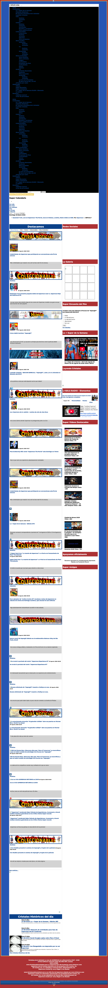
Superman (80, 217)
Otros (21, 21)
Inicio (14, 7)
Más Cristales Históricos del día (20, 953)
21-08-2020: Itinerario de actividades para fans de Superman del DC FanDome (40, 930)
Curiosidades (23, 65)
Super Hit (66, 400)
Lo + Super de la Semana (24, 10)
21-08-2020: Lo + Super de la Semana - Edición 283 (40, 921)
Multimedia (16, 84)
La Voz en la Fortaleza (26, 80)
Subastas (22, 37)
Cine (17, 16)
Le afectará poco (69, 317)
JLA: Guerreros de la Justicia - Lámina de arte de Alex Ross (29, 412)
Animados (22, 42)
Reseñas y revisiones (25, 28)
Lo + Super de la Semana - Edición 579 (22, 523)
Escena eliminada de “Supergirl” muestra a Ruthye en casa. (29, 692)
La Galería (19, 92)
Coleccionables (21, 31)
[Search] (12, 211)
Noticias (21, 18)
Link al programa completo (71, 397)
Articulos (22, 25)
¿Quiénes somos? (21, 95)
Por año (11, 204)
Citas (91, 402)
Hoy (10, 208)
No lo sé (66, 323)
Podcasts (22, 72)
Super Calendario (21, 89)
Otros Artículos (24, 58)
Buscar (43, 192)
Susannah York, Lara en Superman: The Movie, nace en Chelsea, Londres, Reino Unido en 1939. (43, 217)
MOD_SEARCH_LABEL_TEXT (18, 192)
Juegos (21, 60)
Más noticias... (14, 870)
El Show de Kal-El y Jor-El (27, 81)
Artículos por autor (22, 83)
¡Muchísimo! (67, 321)
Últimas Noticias (14, 230)
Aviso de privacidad (22, 96)
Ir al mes (12, 210)
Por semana (13, 207)
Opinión (21, 68)
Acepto (54, 984)
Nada (66, 315)
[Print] (13, 201)
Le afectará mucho (69, 319)
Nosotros (16, 93)
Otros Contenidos (21, 55)
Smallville (22, 75)
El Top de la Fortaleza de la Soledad (27, 13)
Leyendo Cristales (21, 15)
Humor (21, 66)
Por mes (12, 205)
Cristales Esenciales (25, 71)
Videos (18, 86)
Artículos (22, 19)
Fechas (85, 400)
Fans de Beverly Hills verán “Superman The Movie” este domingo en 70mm (34, 451)
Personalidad (76, 400)
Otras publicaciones (25, 30)
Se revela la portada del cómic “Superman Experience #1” (28, 664)
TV (20, 46)
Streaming (22, 51)
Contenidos (16, 9)
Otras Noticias (23, 57)
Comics (26, 230)
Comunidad (22, 61)
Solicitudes (22, 27)
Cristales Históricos (22, 12)
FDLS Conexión (24, 74)
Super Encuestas (21, 87)
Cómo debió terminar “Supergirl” (21, 333)
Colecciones (23, 33)
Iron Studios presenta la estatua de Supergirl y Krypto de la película (32, 852)
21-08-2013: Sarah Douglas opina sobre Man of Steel (40, 938)
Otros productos (24, 39)
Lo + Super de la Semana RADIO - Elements (30, 90)
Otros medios (20, 40)
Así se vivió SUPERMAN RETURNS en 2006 (24, 782)
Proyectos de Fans (25, 63)
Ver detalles (66, 327)
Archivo (18, 69)
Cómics (18, 22)
